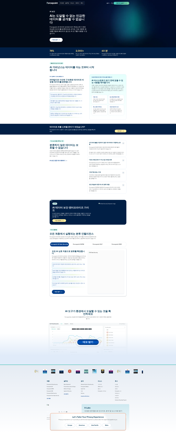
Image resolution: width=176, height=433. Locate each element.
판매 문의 (117, 397)
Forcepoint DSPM (50, 388)
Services (82, 393)
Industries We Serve (85, 396)
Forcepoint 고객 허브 (102, 391)
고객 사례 (100, 384)
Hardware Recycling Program (121, 400)
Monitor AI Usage (67, 388)
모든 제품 (48, 398)
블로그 (99, 388)
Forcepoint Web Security (52, 393)
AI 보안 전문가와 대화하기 (57, 161)
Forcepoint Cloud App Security (53, 395)
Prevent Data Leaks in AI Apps (69, 386)
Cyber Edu (83, 388)
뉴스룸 (116, 384)
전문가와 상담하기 (120, 3)
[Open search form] (112, 3)
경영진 (116, 388)
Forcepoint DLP (50, 386)
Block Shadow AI (67, 384)
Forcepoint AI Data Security (52, 384)
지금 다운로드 (58, 220)
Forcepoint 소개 (118, 391)
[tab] (59, 244)
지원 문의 (117, 395)
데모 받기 (55, 40)
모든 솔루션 (66, 394)
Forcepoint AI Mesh (84, 386)
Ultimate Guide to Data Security (87, 384)
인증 (82, 391)
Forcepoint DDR (50, 391)
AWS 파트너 (100, 386)
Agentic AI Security (67, 391)
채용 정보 (117, 386)
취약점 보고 (117, 393)
